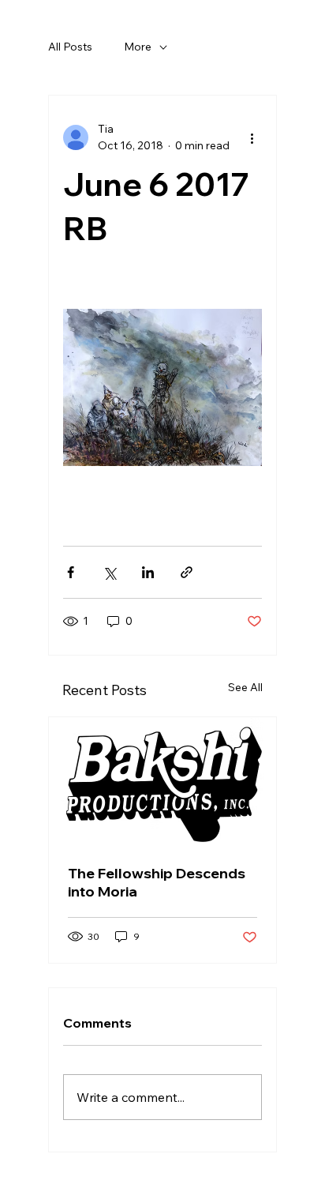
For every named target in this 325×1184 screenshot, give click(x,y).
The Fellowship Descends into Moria (156, 882)
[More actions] (252, 137)
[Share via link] (186, 572)
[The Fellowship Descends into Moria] (162, 781)
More (137, 46)
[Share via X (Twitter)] (109, 572)
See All (245, 687)
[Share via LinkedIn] (147, 572)
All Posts (70, 46)
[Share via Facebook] (70, 572)
